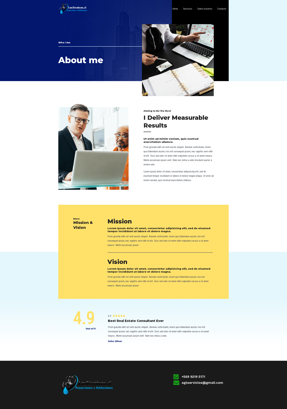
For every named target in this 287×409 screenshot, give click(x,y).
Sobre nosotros (204, 8)
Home (175, 8)
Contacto (221, 8)
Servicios (187, 8)
